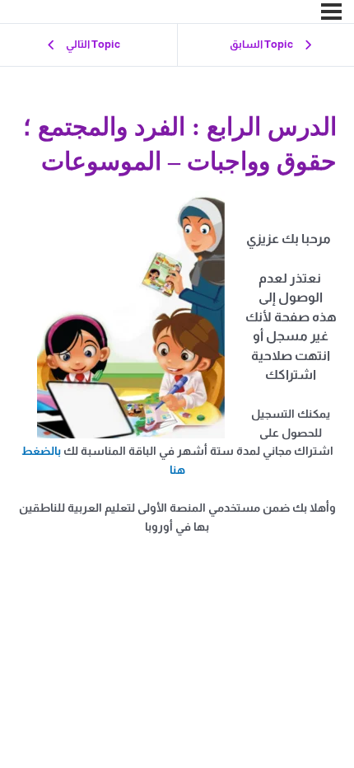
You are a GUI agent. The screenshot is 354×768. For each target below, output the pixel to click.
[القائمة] (331, 11)
